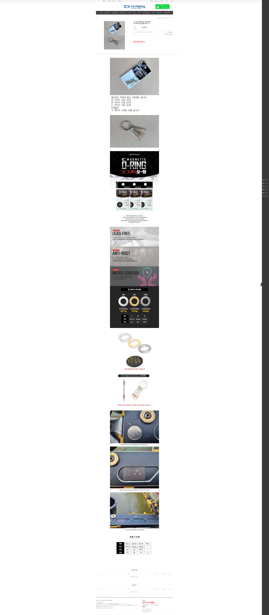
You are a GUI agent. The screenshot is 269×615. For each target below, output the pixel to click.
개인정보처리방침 (105, 600)
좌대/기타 (159, 12)
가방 (153, 12)
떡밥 (101, 12)
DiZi (113, 608)
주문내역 (265, 186)
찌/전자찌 (122, 12)
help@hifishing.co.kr (110, 606)
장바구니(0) (266, 183)
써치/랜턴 (107, 12)
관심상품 (265, 192)
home (159, 17)
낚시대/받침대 (146, 12)
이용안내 (99, 600)
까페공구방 (166, 12)
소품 (139, 12)
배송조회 (265, 189)
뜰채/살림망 (114, 12)
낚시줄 (128, 12)
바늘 (134, 12)
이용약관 (110, 600)
